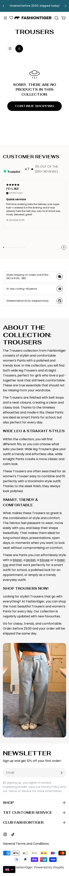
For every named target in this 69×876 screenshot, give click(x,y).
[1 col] (10, 48)
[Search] (56, 18)
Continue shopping (34, 106)
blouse (45, 560)
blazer (17, 560)
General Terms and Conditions (26, 843)
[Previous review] (57, 247)
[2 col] (19, 48)
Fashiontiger (23, 867)
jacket (31, 560)
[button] (9, 869)
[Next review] (64, 247)
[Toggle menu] (5, 18)
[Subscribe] (61, 773)
